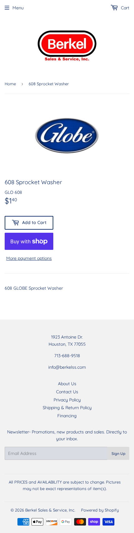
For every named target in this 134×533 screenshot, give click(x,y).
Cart (124, 8)
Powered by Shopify (100, 509)
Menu (18, 8)
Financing (67, 415)
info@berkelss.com (67, 367)
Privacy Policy (67, 400)
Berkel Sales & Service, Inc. (50, 509)
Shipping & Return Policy (67, 407)
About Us (67, 383)
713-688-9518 (67, 355)
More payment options (29, 258)
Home (10, 83)
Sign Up (118, 453)
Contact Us (67, 392)
